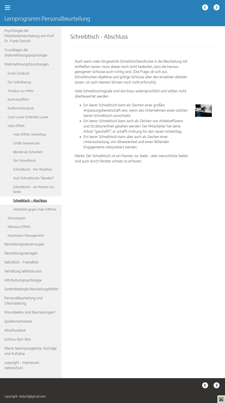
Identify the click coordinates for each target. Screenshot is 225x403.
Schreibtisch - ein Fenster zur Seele (33, 189)
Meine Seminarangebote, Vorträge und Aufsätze (30, 351)
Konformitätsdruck (21, 108)
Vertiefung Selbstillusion (23, 271)
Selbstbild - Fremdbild (21, 262)
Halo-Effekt (16, 125)
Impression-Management (26, 235)
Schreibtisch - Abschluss (30, 200)
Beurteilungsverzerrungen (24, 244)
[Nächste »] (217, 7)
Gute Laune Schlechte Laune (28, 117)
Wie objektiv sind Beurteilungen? (29, 312)
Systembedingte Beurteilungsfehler (31, 289)
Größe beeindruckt (26, 143)
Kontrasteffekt (18, 99)
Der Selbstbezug (19, 82)
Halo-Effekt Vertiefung (29, 134)
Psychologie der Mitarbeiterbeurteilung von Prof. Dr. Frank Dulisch (29, 35)
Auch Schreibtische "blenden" (33, 178)
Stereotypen (16, 218)
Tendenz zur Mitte (21, 91)
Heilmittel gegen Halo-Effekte (34, 209)
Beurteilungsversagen (21, 253)
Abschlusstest (15, 330)
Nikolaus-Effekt (19, 226)
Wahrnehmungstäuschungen (26, 64)
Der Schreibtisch (24, 160)
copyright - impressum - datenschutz (23, 365)
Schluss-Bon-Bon (17, 339)
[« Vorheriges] (205, 7)
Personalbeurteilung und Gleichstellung (23, 300)
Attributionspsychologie (23, 280)
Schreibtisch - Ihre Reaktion (32, 169)
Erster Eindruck (18, 73)
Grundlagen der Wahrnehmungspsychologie (25, 52)
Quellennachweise (18, 321)
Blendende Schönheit (28, 152)
